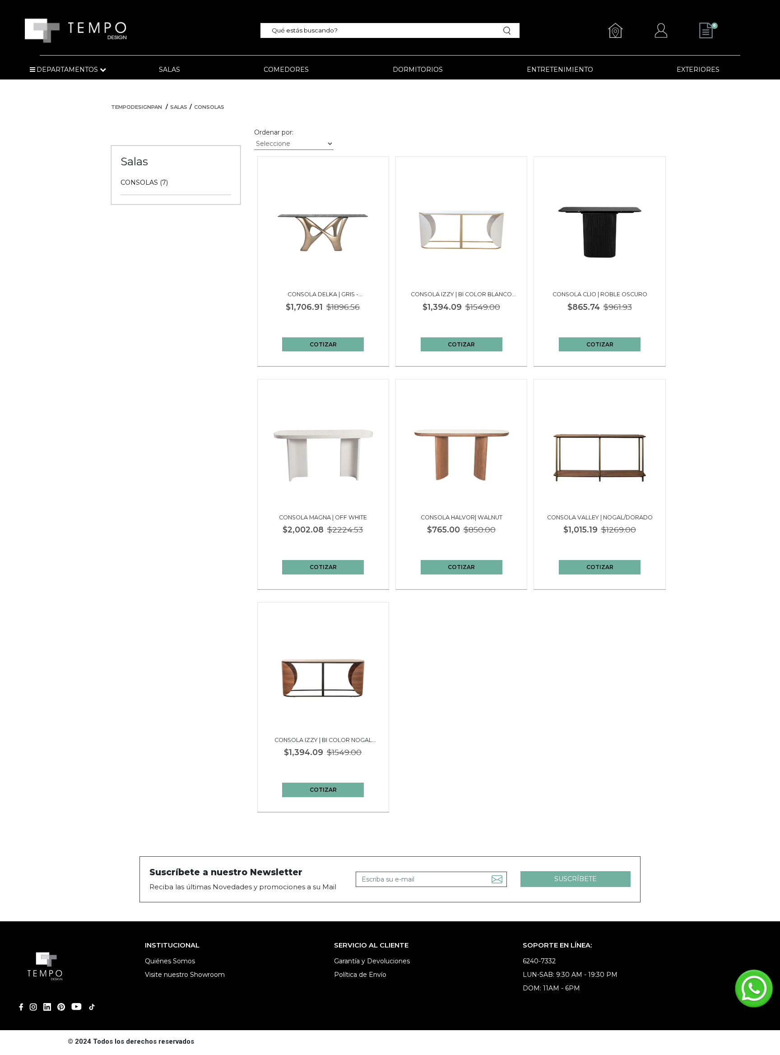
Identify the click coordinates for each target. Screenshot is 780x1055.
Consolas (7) (144, 182)
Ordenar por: (273, 132)
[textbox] (384, 30)
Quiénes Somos (170, 961)
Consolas (209, 107)
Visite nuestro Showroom (185, 975)
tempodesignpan (136, 107)
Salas (178, 107)
